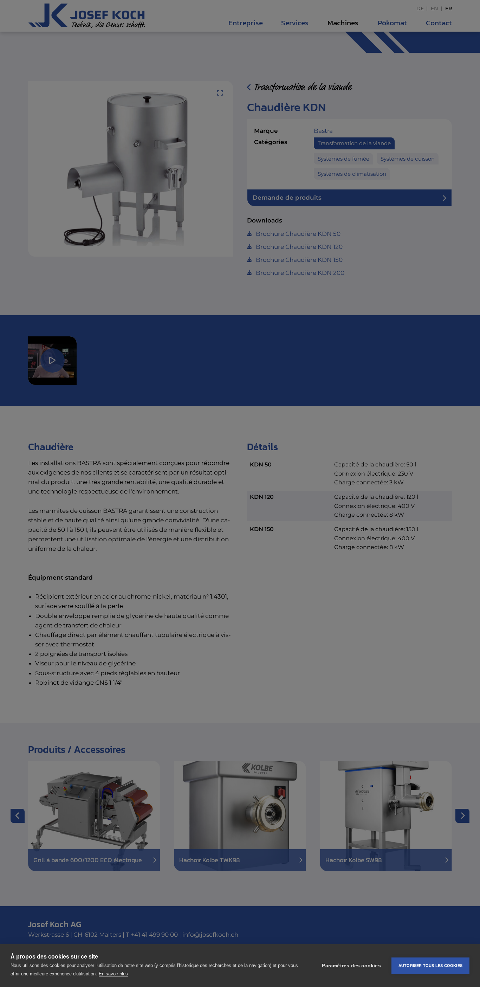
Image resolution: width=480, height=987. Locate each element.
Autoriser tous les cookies (430, 965)
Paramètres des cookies (351, 965)
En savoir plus (113, 973)
